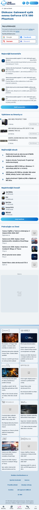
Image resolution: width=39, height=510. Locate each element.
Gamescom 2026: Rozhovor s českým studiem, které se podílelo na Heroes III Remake (28, 358)
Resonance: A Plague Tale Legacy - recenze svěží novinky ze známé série (9, 346)
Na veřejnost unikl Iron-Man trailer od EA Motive (29, 392)
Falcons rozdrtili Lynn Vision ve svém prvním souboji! (10, 360)
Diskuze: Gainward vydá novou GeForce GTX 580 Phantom (17, 15)
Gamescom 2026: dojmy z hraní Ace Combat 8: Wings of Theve (15, 248)
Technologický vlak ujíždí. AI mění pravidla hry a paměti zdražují (9, 380)
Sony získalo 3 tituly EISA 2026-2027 (28, 460)
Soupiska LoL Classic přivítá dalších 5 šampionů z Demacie (10, 432)
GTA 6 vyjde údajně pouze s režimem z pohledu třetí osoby (28, 380)
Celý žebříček (19, 219)
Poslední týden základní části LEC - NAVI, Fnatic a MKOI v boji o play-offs (9, 417)
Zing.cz (4, 243)
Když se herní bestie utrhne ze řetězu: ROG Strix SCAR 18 (10, 395)
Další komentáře (19, 107)
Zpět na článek (8, 8)
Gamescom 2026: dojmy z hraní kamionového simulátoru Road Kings (15, 240)
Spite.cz (4, 264)
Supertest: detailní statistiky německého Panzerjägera (29, 416)
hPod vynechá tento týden (11, 255)
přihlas (31, 29)
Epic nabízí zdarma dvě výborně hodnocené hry (8, 468)
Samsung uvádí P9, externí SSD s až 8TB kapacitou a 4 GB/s (28, 467)
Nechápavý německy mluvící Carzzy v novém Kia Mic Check (10, 425)
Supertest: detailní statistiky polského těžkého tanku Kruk (29, 422)
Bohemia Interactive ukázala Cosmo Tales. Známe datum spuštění (10, 353)
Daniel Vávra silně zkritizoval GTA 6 (15, 263)
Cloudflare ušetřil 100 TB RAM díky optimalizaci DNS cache (10, 388)
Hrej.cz (4, 257)
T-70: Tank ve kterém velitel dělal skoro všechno (29, 427)
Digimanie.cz (6, 235)
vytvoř (17, 31)
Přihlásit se (33, 3)
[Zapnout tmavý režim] (27, 3)
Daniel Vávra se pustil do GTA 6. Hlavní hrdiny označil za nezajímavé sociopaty (29, 349)
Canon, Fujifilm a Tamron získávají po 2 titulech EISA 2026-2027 (16, 232)
